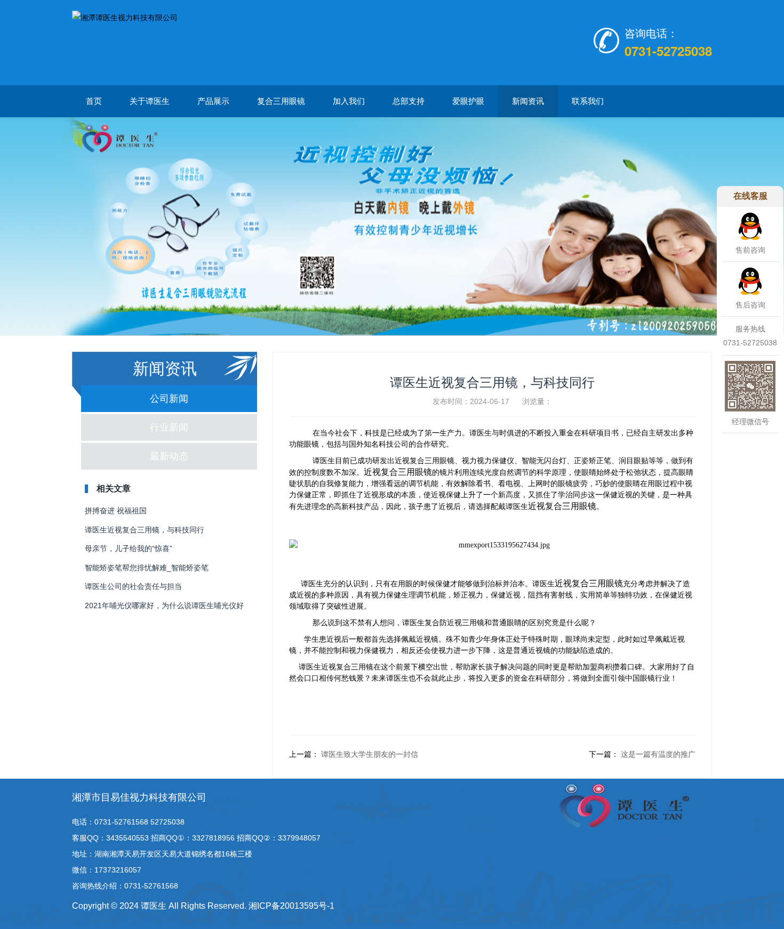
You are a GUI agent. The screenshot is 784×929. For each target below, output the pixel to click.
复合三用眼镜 (281, 101)
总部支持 (409, 101)
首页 (94, 101)
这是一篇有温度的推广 (657, 754)
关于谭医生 (150, 101)
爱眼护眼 (468, 101)
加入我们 (349, 101)
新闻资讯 (528, 101)
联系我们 (588, 101)
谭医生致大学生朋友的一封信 (368, 754)
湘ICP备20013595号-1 (291, 905)
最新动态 (169, 456)
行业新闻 (169, 427)
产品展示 (213, 101)
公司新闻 (169, 398)
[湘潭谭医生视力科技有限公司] (125, 41)
